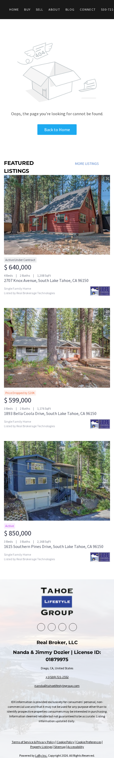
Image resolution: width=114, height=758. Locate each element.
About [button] (54, 9)
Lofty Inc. (41, 755)
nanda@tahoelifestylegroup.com (57, 686)
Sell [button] (39, 9)
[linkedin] (52, 627)
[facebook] (41, 627)
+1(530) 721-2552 (57, 677)
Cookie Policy (65, 742)
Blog (69, 9)
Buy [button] (27, 9)
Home (14, 9)
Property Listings (41, 747)
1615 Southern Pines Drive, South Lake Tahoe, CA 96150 (53, 546)
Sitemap (59, 747)
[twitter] (62, 627)
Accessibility (75, 747)
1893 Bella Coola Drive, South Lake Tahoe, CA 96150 (50, 413)
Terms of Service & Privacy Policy (33, 742)
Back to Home (57, 129)
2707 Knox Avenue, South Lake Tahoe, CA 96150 (46, 280)
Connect (88, 9)
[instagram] (73, 627)
